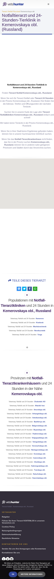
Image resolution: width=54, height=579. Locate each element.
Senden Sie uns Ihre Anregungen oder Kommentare (24, 549)
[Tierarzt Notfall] (13, 4)
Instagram (11, 559)
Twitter (8, 559)
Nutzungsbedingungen (12, 531)
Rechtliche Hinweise (10, 538)
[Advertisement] (27, 61)
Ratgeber (6, 517)
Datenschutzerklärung (11, 534)
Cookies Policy (8, 527)
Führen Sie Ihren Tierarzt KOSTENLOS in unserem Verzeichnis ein (23, 522)
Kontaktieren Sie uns (11, 553)
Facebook (4, 559)
